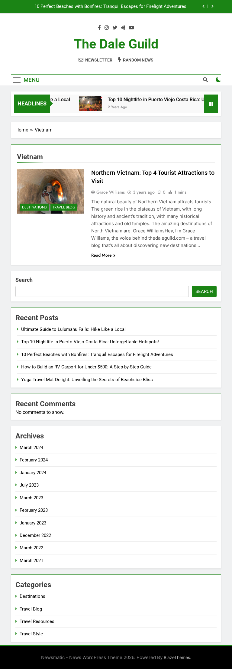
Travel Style (31, 634)
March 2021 (31, 560)
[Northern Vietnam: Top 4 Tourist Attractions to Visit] (50, 191)
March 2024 (31, 447)
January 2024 (33, 472)
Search (24, 280)
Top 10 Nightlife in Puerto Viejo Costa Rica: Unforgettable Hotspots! (90, 341)
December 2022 (35, 535)
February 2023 (34, 510)
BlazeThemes (177, 657)
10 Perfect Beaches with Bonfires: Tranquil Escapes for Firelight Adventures (110, 6)
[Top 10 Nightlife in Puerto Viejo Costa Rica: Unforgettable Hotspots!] (86, 103)
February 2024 (34, 460)
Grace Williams (110, 192)
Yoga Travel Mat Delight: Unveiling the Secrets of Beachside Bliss (87, 379)
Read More (101, 255)
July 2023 (29, 485)
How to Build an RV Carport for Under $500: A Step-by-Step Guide (86, 367)
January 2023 (33, 523)
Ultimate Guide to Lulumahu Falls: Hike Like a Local (73, 329)
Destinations (34, 207)
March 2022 (31, 548)
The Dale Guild (116, 44)
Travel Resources (37, 621)
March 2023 (31, 498)
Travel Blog (64, 207)
